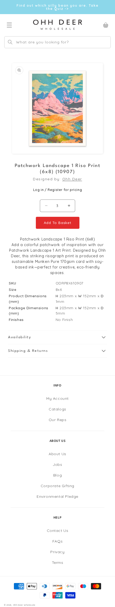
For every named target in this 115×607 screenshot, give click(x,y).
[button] (57, 337)
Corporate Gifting (57, 485)
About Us (57, 453)
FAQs (57, 541)
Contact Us (57, 530)
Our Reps (58, 419)
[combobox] (57, 42)
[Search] (10, 42)
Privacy (57, 551)
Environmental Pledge (57, 496)
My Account (57, 398)
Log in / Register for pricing (57, 190)
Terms (57, 562)
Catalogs (57, 409)
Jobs (57, 464)
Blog (57, 475)
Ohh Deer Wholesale (24, 605)
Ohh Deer (72, 179)
